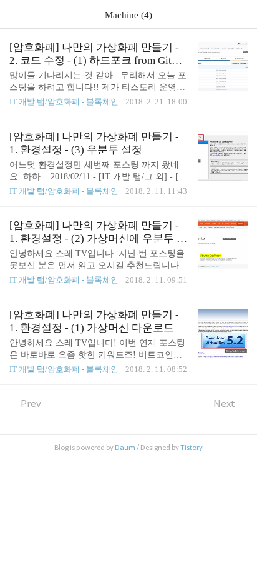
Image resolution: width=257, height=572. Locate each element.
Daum (125, 447)
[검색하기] (241, 14)
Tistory (191, 447)
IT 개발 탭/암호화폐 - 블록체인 (64, 101)
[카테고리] (15, 14)
